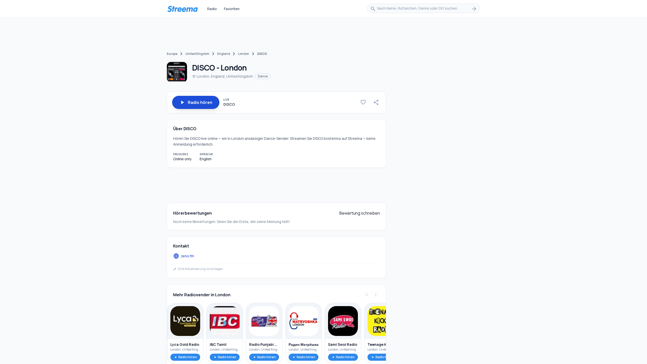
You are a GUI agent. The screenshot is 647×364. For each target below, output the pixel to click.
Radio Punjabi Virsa (264, 344)
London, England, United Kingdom (222, 76)
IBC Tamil (218, 344)
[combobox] (423, 9)
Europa (172, 54)
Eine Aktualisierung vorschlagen (198, 269)
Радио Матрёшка (303, 344)
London (243, 54)
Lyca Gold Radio (184, 344)
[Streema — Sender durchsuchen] (182, 8)
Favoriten (232, 8)
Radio (212, 8)
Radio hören (185, 357)
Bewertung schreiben (359, 213)
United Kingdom (197, 54)
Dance (263, 76)
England (223, 54)
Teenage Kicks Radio (382, 344)
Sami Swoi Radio (342, 344)
